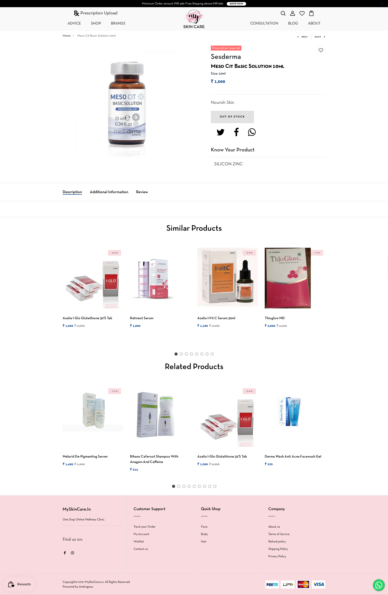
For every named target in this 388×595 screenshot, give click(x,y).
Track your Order (145, 526)
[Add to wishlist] (321, 50)
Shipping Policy (278, 549)
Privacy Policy (277, 556)
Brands (118, 23)
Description (72, 192)
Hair (204, 541)
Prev (305, 37)
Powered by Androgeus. (78, 586)
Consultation (264, 23)
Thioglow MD (275, 318)
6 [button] (202, 355)
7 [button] (208, 355)
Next (318, 37)
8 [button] (213, 355)
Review (142, 192)
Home (67, 35)
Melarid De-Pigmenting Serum (85, 456)
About (314, 23)
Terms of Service (278, 534)
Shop (96, 23)
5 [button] (197, 355)
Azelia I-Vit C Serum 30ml (216, 318)
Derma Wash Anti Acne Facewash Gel (293, 456)
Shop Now (236, 4)
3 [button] (187, 355)
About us (274, 526)
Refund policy (277, 541)
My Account (141, 534)
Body (204, 534)
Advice (74, 23)
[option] (93, 292)
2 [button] (182, 355)
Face (204, 526)
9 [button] (215, 487)
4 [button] (192, 355)
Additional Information (109, 192)
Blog (293, 23)
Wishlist (139, 541)
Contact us (141, 549)
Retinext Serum (141, 318)
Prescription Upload (98, 13)
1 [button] (176, 355)
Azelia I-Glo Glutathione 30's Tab (87, 318)
